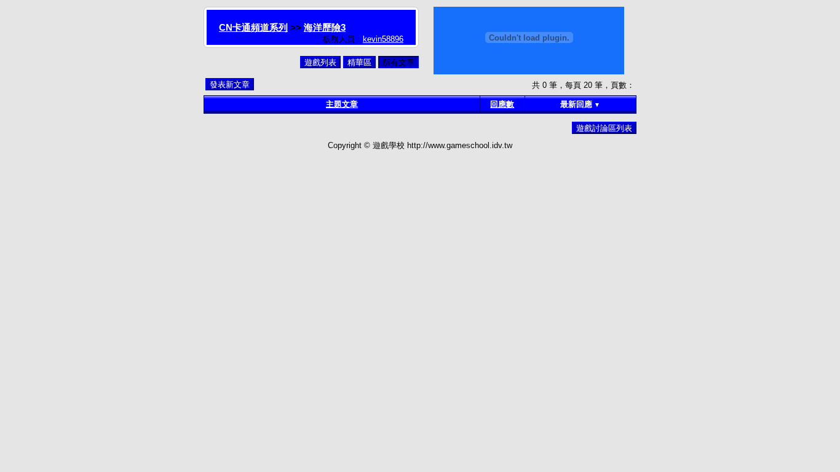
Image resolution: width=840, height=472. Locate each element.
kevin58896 (383, 39)
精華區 (359, 62)
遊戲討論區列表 (604, 128)
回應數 (502, 104)
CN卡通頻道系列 (253, 27)
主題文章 (342, 104)
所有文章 (398, 62)
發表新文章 (230, 84)
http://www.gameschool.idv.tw (459, 145)
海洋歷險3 (325, 27)
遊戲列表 (320, 62)
